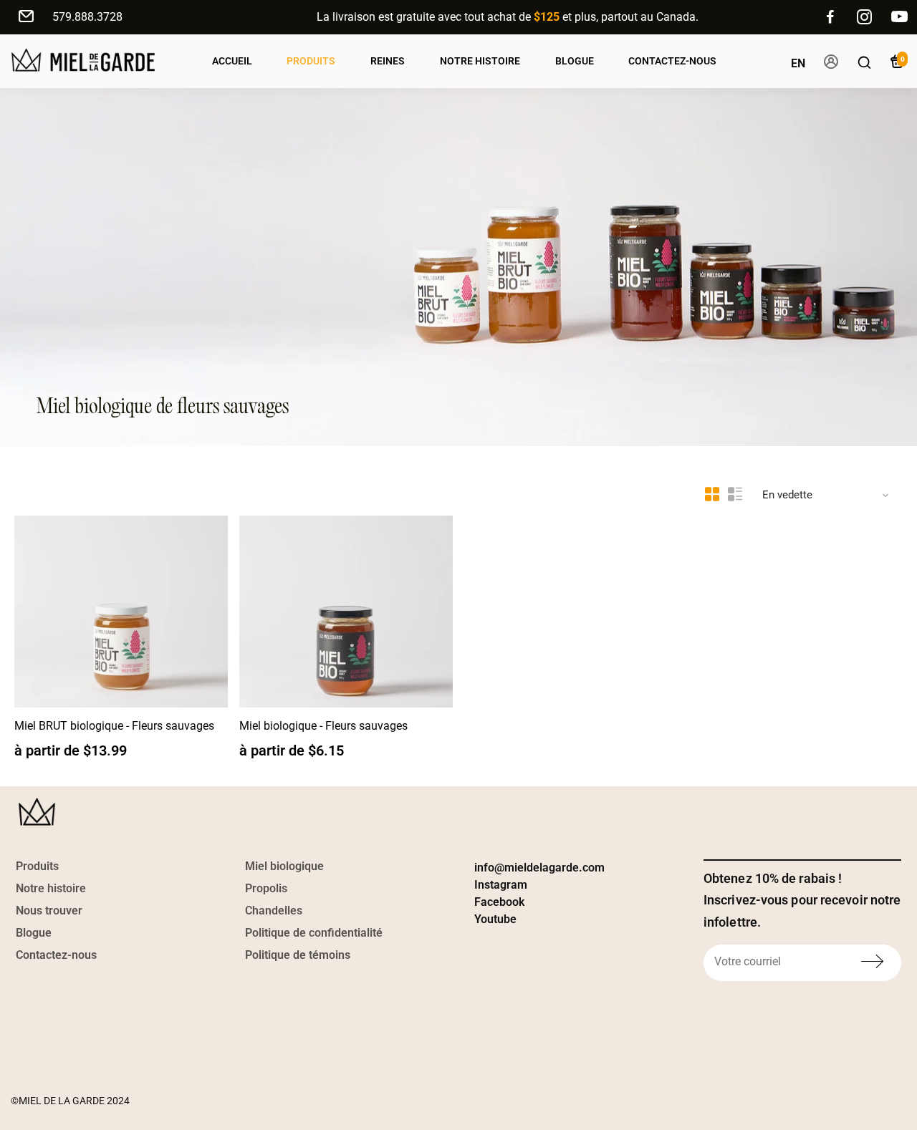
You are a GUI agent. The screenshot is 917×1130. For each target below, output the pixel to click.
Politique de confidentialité (314, 933)
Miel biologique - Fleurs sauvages (323, 726)
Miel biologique (284, 866)
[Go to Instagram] (864, 17)
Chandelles (273, 910)
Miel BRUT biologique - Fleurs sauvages (114, 726)
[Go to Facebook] (830, 17)
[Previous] (40, 608)
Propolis (266, 888)
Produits (311, 61)
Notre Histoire (480, 61)
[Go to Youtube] (899, 17)
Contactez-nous (672, 61)
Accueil (232, 61)
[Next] (202, 608)
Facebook (499, 902)
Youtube (495, 919)
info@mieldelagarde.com (539, 867)
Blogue (574, 61)
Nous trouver (49, 910)
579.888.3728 (87, 17)
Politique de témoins (297, 955)
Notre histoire (51, 888)
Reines (387, 61)
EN (798, 63)
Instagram (500, 885)
